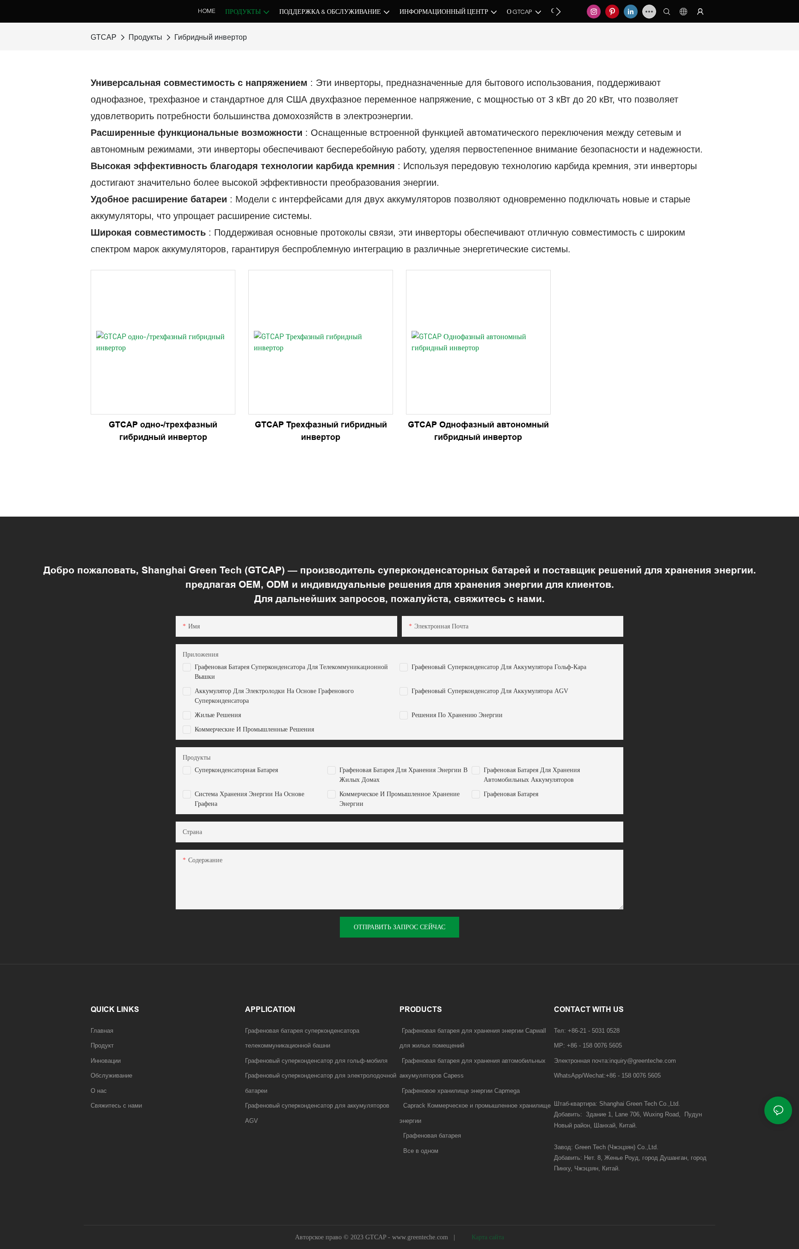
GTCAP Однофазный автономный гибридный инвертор (478, 431)
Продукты (145, 37)
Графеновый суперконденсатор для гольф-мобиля (316, 1060)
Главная (102, 1030)
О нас (99, 1090)
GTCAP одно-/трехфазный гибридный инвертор (163, 431)
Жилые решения (218, 715)
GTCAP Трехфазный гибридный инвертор (321, 431)
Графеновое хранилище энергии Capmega (461, 1090)
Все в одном (420, 1150)
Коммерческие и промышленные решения (254, 729)
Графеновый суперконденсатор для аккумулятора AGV (490, 691)
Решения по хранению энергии (457, 715)
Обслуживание (111, 1075)
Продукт (102, 1045)
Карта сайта (487, 1237)
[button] (558, 11)
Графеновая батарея (511, 794)
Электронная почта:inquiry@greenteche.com (616, 1060)
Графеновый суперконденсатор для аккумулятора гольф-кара (499, 667)
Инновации (106, 1060)
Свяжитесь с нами (116, 1105)
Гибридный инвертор (210, 37)
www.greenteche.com (421, 1237)
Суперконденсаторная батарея (236, 770)
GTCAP (104, 37)
